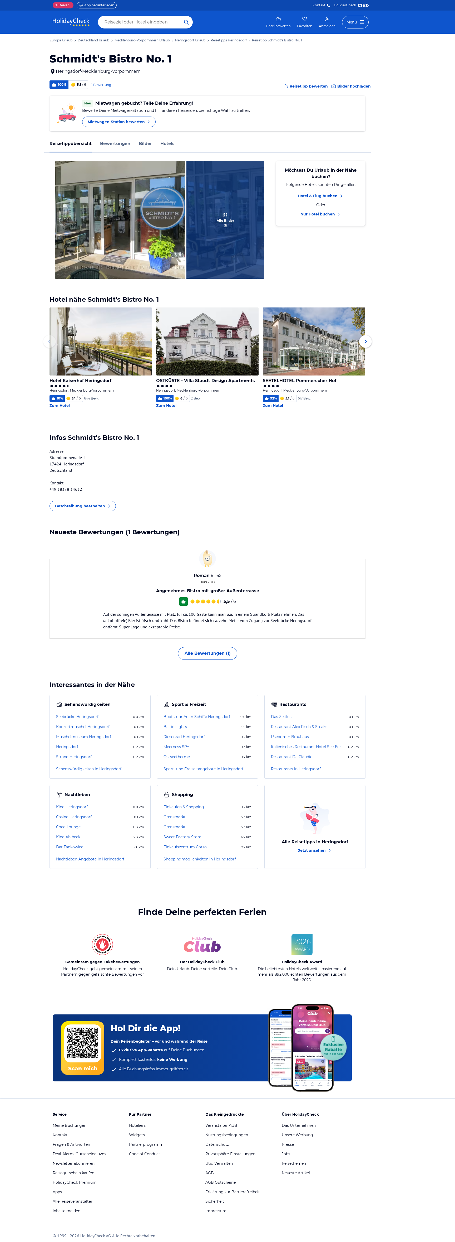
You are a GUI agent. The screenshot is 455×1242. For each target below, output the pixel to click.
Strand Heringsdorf (74, 756)
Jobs (286, 1154)
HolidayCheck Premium (75, 1182)
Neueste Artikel (296, 1173)
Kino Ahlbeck (68, 837)
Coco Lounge (68, 827)
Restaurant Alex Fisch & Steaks (299, 726)
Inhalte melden (66, 1211)
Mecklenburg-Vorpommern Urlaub (142, 40)
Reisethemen (294, 1163)
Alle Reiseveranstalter (72, 1201)
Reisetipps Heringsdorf (229, 40)
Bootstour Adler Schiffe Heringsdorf (197, 716)
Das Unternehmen (299, 1125)
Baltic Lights (175, 726)
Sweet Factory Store (182, 837)
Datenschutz (217, 1144)
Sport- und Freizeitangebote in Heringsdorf (203, 769)
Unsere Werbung (297, 1135)
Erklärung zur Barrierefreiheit (232, 1192)
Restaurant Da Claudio (292, 756)
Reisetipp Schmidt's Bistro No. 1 (277, 40)
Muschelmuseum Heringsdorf (83, 736)
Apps (57, 1192)
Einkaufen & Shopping (184, 807)
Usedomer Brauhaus (290, 736)
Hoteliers (137, 1125)
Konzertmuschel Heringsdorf (83, 726)
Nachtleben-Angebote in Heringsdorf (90, 859)
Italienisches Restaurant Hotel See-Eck (306, 746)
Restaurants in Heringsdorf (296, 769)
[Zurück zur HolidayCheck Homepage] (71, 22)
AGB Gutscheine (220, 1182)
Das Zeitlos (281, 716)
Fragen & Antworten (71, 1144)
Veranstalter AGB (221, 1125)
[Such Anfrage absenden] (186, 22)
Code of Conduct (144, 1154)
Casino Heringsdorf (74, 817)
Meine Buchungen (69, 1125)
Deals (61, 5)
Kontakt (319, 5)
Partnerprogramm (146, 1144)
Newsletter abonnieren (74, 1163)
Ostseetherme (177, 756)
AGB (209, 1173)
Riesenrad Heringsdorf (184, 736)
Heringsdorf (67, 746)
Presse (288, 1144)
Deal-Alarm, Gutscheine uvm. (80, 1154)
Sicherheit (214, 1201)
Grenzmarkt (175, 817)
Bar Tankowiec (69, 847)
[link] (278, 22)
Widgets (137, 1135)
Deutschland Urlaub (93, 40)
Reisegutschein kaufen (73, 1173)
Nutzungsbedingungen (226, 1135)
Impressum (215, 1211)
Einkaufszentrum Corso (185, 847)
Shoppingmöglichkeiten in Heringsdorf (200, 859)
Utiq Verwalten (219, 1163)
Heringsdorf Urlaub (190, 40)
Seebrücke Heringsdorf (77, 716)
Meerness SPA (176, 746)
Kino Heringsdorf (72, 807)
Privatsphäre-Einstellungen (230, 1154)
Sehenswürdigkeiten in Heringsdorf (88, 769)
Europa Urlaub (61, 40)
